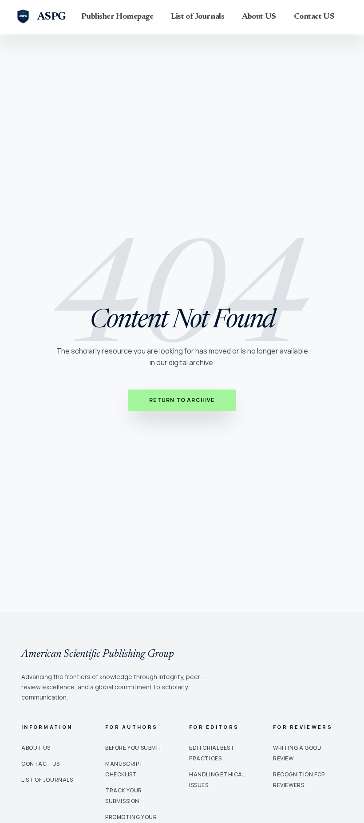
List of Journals (197, 17)
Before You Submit (133, 747)
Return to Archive (181, 400)
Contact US (314, 17)
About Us (36, 747)
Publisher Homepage (117, 17)
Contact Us (40, 763)
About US (259, 17)
